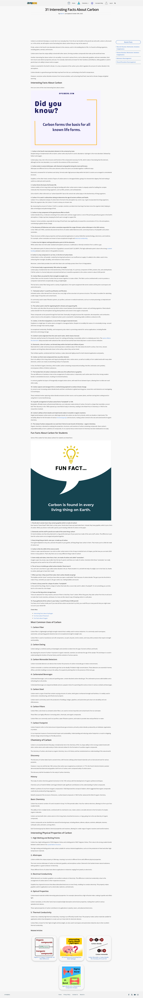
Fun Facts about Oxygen (41, 618)
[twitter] (132, 994)
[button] (115, 3)
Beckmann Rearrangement (124, 58)
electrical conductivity (81, 238)
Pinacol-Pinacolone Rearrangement (126, 62)
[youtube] (135, 994)
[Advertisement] (71, 25)
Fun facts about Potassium (41, 616)
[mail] (138, 994)
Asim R (62, 13)
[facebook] (129, 994)
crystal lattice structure (54, 844)
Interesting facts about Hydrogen (43, 613)
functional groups (62, 417)
